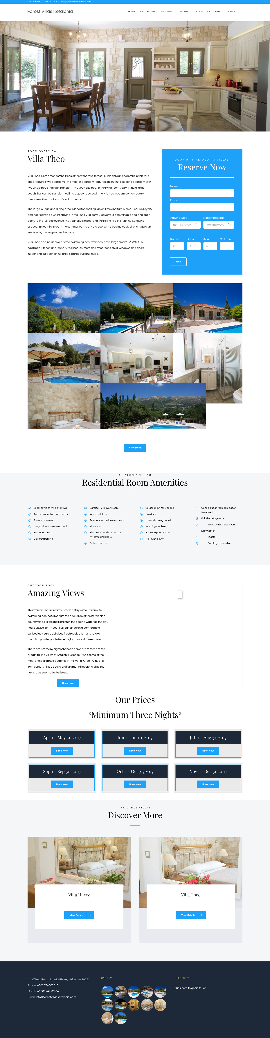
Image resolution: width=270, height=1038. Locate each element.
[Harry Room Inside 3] (147, 1005)
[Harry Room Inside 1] (107, 1018)
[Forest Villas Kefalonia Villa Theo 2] (134, 991)
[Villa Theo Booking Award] (107, 1005)
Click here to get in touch (190, 988)
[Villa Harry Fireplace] (134, 1005)
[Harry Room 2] (120, 1018)
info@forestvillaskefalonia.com (76, 2)
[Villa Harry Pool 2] (147, 991)
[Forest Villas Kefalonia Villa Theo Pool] (107, 991)
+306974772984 (48, 991)
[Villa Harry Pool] (160, 991)
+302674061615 (48, 985)
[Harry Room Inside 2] (160, 1005)
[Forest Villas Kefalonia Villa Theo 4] (120, 991)
